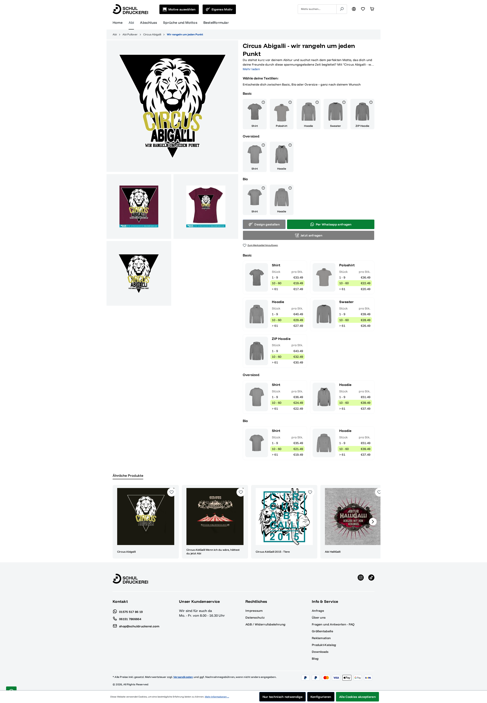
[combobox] (317, 9)
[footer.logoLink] (130, 578)
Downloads (320, 652)
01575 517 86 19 (131, 611)
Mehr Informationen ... (217, 696)
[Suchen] (341, 9)
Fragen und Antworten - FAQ (333, 624)
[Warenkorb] (372, 9)
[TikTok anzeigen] (371, 579)
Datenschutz (255, 617)
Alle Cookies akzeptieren (357, 697)
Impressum (254, 611)
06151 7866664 (130, 618)
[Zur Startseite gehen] (130, 9)
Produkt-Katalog (324, 645)
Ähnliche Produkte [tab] (128, 475)
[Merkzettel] (363, 9)
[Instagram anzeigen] (361, 579)
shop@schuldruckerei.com (139, 626)
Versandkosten (183, 677)
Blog (315, 658)
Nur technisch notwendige (282, 697)
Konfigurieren (320, 697)
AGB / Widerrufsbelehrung (265, 624)
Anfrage (318, 611)
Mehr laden (251, 69)
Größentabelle (322, 631)
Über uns (318, 617)
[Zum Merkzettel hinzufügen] (171, 492)
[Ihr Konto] (354, 9)
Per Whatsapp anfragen (334, 224)
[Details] (263, 103)
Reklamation (321, 638)
